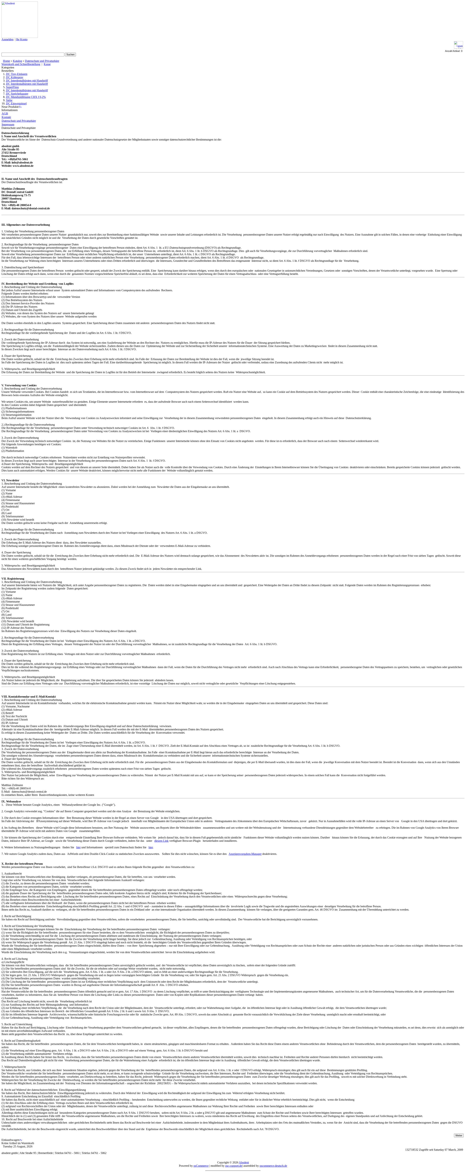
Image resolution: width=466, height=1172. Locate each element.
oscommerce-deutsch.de (273, 1165)
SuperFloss (12, 87)
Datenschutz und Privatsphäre (42, 60)
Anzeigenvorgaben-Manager (245, 853)
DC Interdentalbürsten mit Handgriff (27, 80)
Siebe (9, 100)
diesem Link (161, 840)
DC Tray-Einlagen (16, 74)
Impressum (8, 124)
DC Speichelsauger (17, 93)
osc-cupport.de (233, 1165)
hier (78, 847)
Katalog (17, 60)
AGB (5, 113)
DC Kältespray (14, 77)
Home (6, 60)
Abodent (244, 1162)
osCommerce (201, 1165)
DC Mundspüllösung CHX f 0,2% (26, 96)
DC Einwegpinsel (16, 103)
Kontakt (6, 117)
